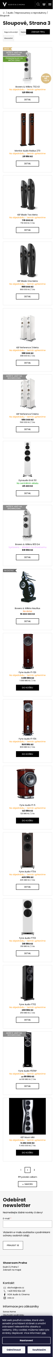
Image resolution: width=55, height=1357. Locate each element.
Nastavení (26, 1340)
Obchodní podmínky (13, 1315)
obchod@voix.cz (15, 1287)
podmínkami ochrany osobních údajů (26, 1234)
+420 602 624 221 (16, 1291)
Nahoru (29, 1184)
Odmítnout (14, 1349)
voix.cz (10, 1297)
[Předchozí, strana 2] (28, 1170)
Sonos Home (9, 1311)
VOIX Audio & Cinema (18, 1294)
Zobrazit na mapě (12, 1270)
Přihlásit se (13, 1245)
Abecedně (8, 38)
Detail (27, 99)
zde (44, 1333)
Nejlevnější (25, 32)
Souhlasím (39, 1349)
